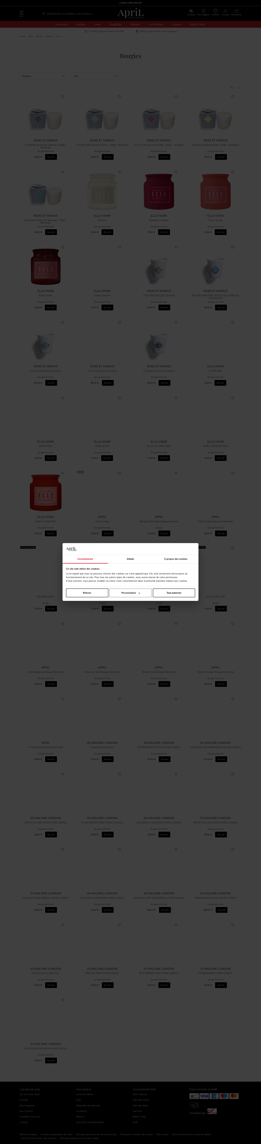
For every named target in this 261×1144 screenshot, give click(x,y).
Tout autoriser (174, 593)
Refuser (87, 593)
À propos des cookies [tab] (175, 559)
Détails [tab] (130, 559)
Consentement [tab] (85, 559)
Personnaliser (128, 593)
